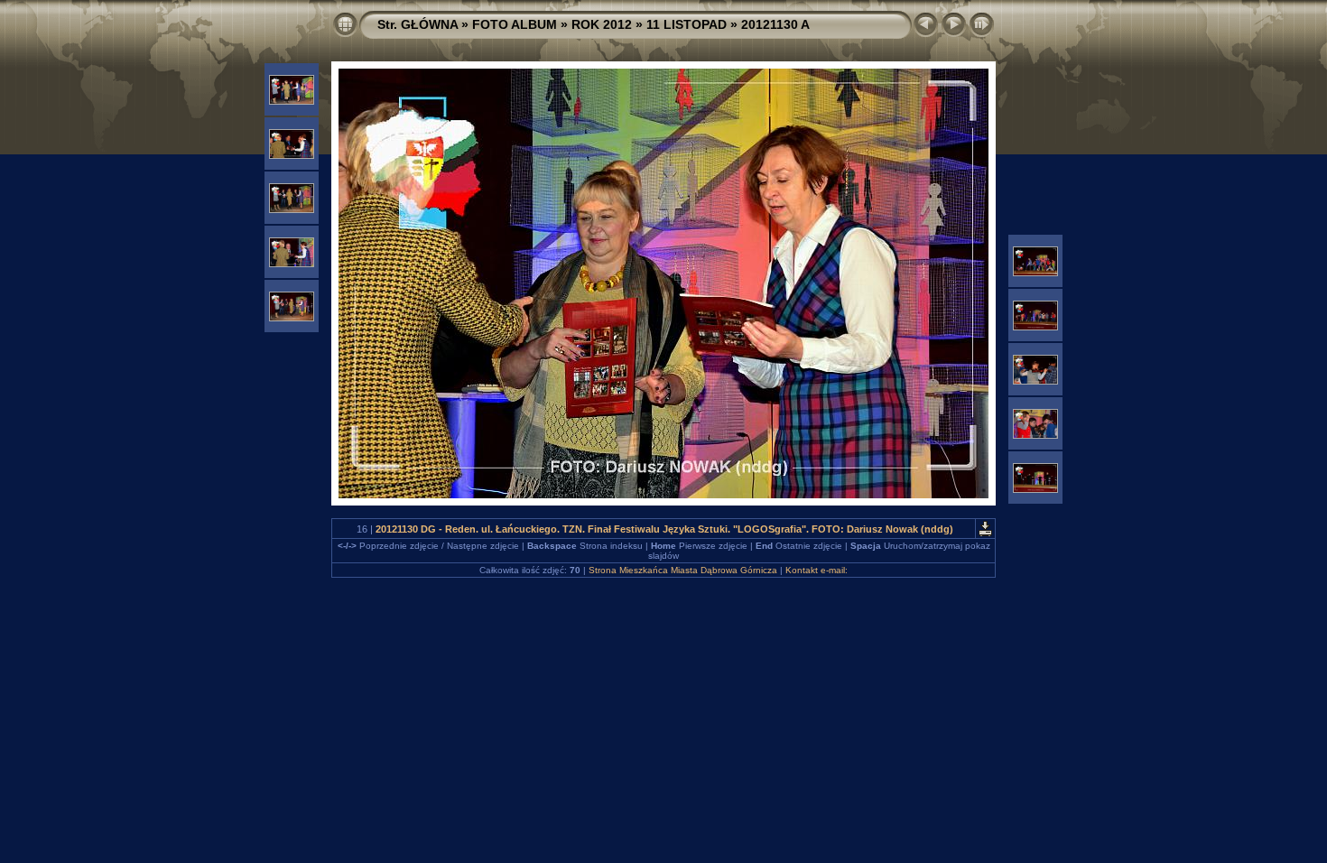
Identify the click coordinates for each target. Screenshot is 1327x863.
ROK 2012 (601, 24)
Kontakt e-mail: (816, 570)
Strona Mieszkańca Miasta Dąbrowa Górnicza (683, 570)
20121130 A (775, 24)
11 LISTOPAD (686, 24)
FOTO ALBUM (514, 24)
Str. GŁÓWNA (417, 24)
